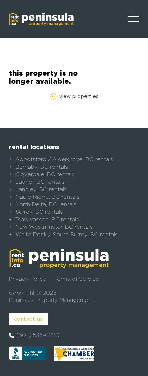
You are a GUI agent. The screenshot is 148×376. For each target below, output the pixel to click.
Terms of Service (77, 279)
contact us (28, 319)
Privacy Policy (27, 279)
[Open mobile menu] (133, 19)
